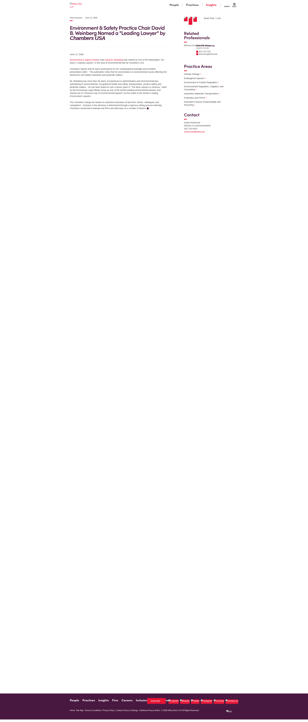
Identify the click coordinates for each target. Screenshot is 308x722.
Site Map (80, 710)
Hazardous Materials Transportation (200, 93)
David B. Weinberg (114, 60)
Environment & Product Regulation (200, 82)
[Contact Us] (232, 701)
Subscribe (155, 701)
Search (227, 6)
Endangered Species (193, 78)
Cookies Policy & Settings (127, 710)
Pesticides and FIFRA (194, 98)
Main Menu (146, 2)
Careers (127, 700)
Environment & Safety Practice (84, 60)
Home (72, 710)
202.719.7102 (205, 52)
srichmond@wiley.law (194, 132)
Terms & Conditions (93, 710)
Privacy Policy (109, 710)
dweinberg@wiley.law (208, 54)
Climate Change (191, 74)
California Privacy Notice (149, 710)
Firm (115, 700)
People (174, 5)
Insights (211, 5)
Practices (192, 5)
